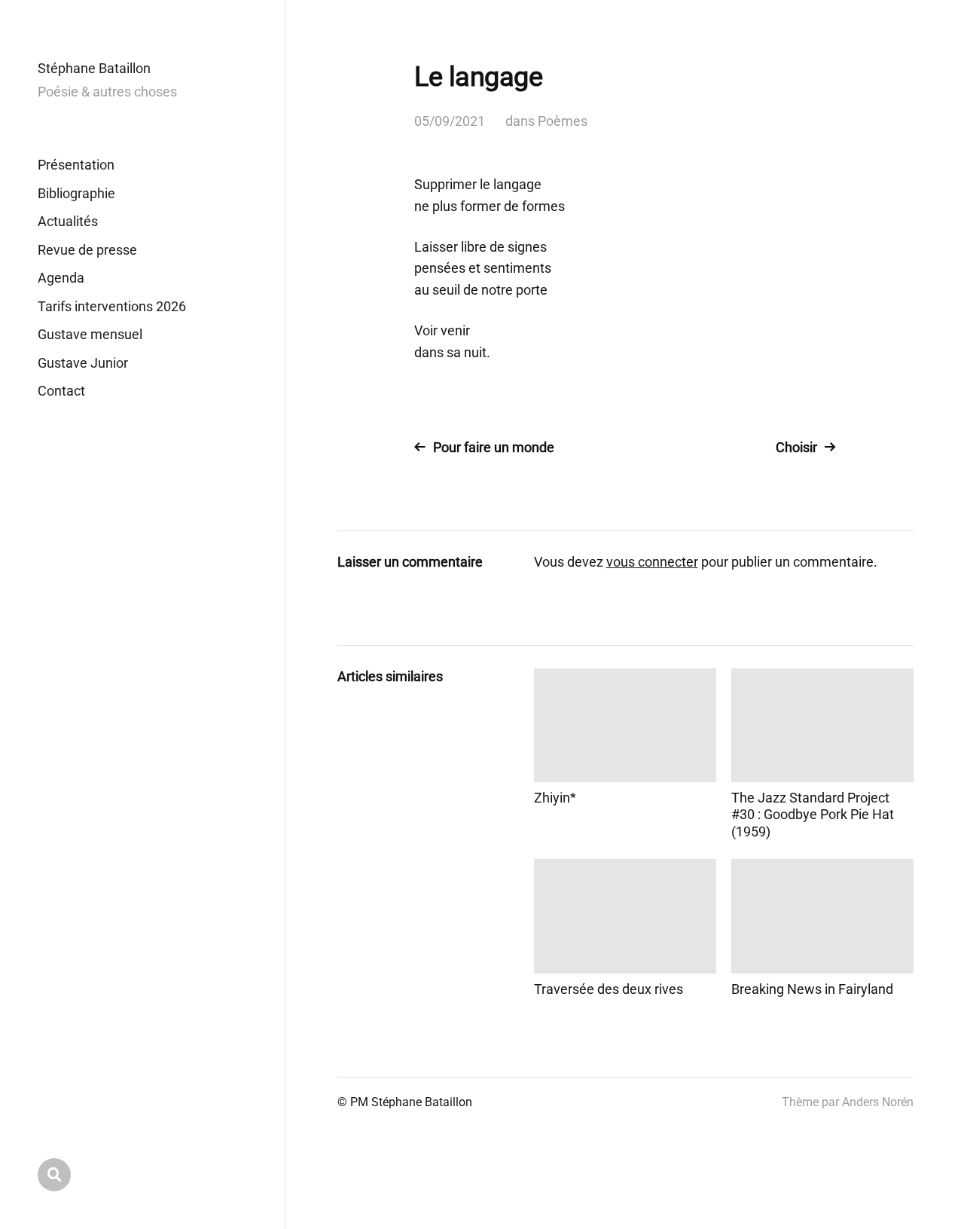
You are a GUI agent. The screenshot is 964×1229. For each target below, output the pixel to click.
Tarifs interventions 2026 (112, 306)
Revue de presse (87, 250)
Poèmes (562, 121)
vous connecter (652, 562)
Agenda (61, 278)
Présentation (76, 165)
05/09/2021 (449, 121)
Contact (61, 391)
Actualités (68, 221)
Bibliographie (76, 193)
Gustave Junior (83, 363)
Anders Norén (878, 1102)
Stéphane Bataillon (94, 68)
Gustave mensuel (90, 334)
